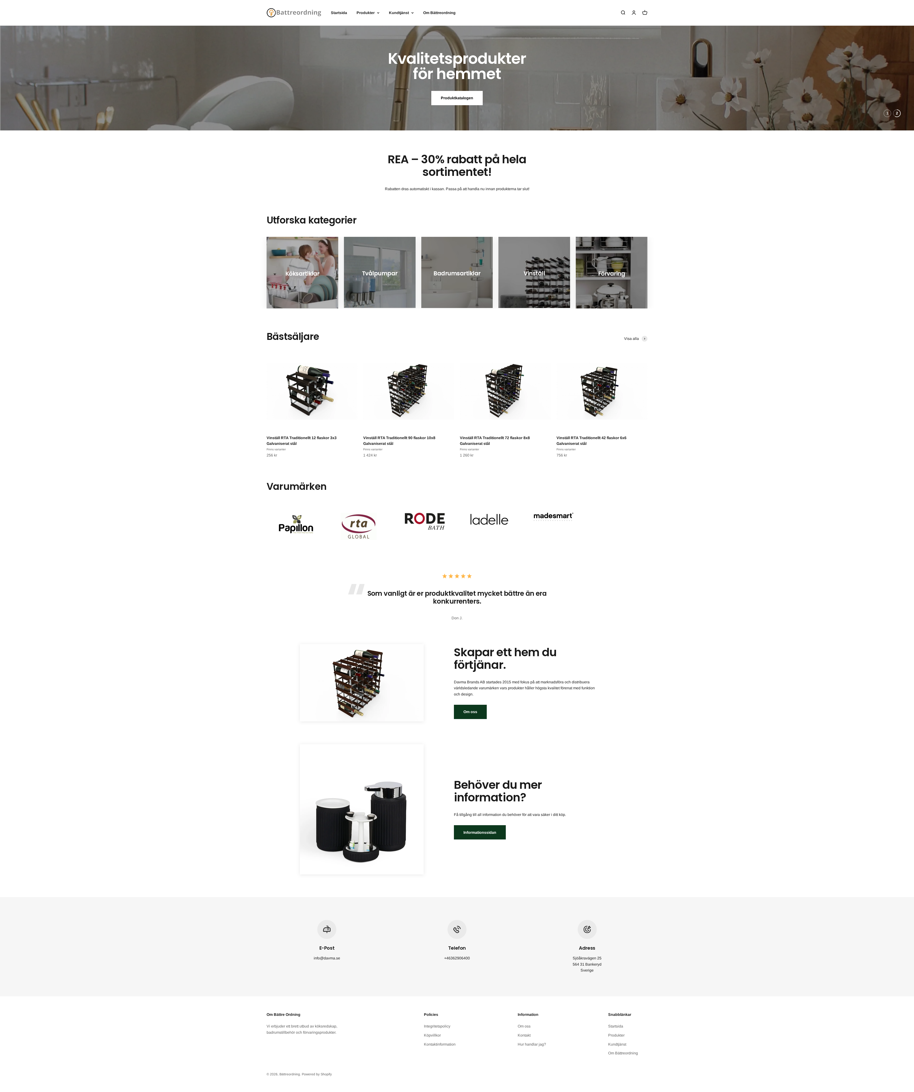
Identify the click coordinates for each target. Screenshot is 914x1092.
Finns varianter (276, 449)
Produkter (366, 13)
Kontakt (524, 1035)
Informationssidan (479, 832)
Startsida (339, 13)
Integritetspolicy (437, 1026)
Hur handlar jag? (532, 1044)
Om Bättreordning (439, 13)
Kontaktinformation (440, 1044)
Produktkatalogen (457, 94)
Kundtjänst (399, 13)
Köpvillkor (432, 1035)
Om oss (470, 712)
